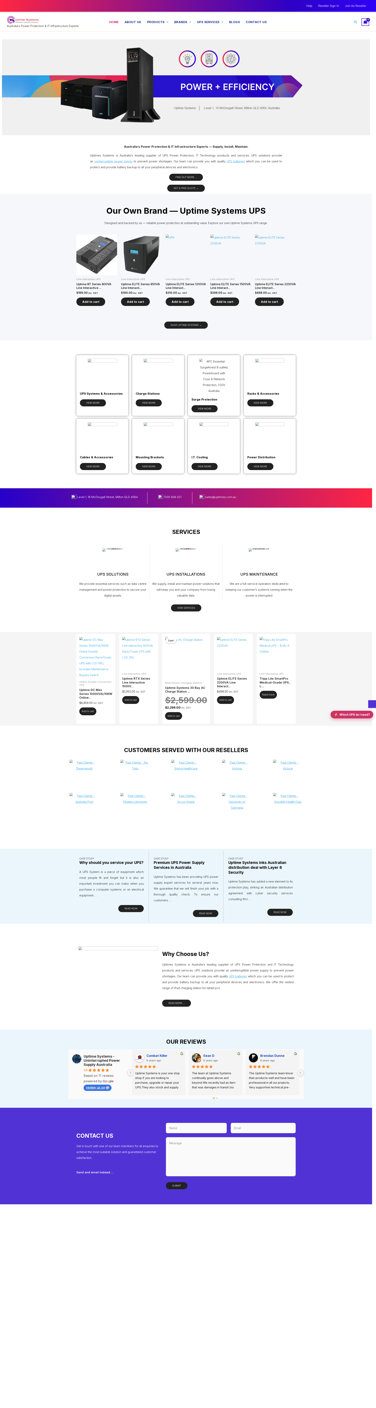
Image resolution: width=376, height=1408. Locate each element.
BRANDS (180, 22)
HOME (114, 22)
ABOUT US (133, 22)
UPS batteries (236, 161)
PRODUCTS (156, 22)
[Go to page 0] (214, 1098)
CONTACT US (256, 22)
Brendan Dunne (272, 1056)
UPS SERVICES (208, 22)
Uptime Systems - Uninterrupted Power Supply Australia (102, 1060)
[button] (166, 22)
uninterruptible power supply (113, 161)
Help (309, 6)
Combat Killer (156, 1056)
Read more (268, 694)
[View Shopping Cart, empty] (365, 22)
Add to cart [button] (90, 302)
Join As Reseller (355, 6)
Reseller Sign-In (328, 6)
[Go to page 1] (217, 1098)
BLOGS (234, 22)
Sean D (208, 1056)
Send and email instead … (95, 1172)
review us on (95, 1087)
